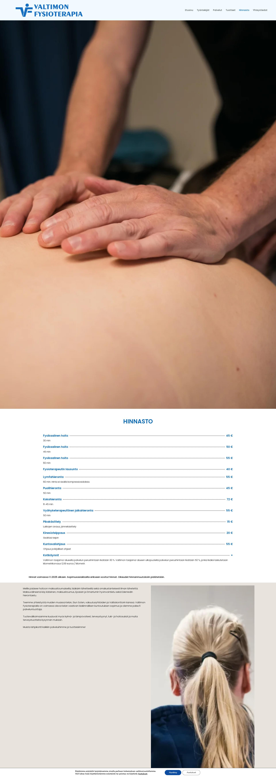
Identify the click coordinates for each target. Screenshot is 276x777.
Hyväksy (173, 772)
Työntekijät (203, 10)
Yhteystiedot (260, 10)
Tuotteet (230, 10)
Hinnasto (244, 10)
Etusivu (189, 10)
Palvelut (217, 10)
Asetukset (142, 774)
